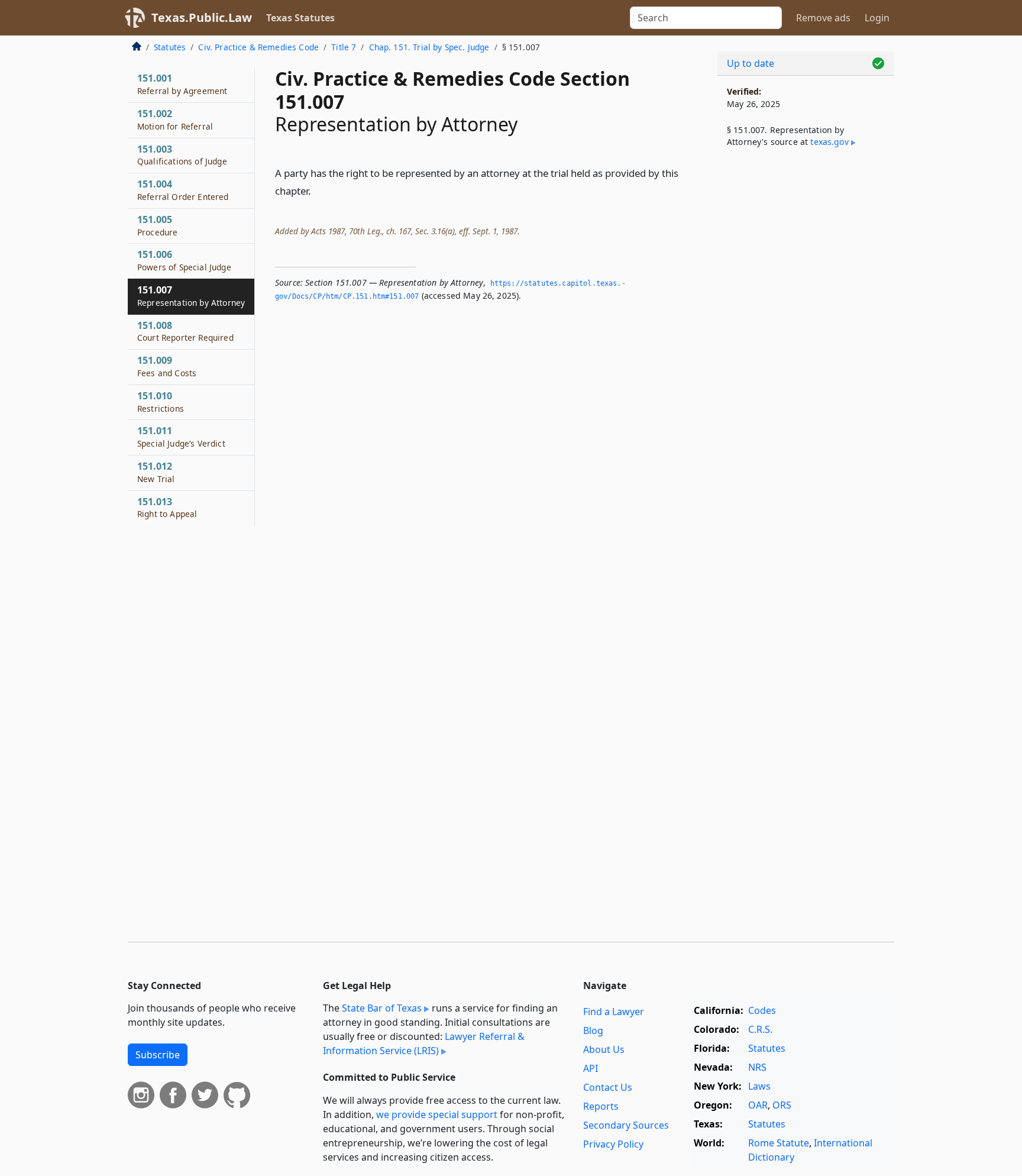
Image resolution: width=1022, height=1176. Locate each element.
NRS (757, 1067)
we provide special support (436, 1114)
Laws (759, 1086)
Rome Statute (778, 1142)
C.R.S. (760, 1029)
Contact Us (607, 1087)
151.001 (182, 84)
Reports (601, 1106)
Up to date (750, 63)
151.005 (157, 225)
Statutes (170, 47)
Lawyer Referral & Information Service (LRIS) (424, 1043)
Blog (593, 1030)
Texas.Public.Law (201, 17)
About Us (604, 1049)
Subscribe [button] (157, 1054)
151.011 (181, 436)
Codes (762, 1010)
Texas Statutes (300, 17)
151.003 (182, 155)
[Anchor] (317, 190)
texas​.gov (829, 141)
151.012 (155, 472)
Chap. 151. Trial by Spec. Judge (429, 47)
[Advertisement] (805, 352)
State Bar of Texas (382, 1008)
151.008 (185, 331)
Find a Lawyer (613, 1011)
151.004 (183, 189)
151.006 (184, 260)
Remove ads (823, 17)
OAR (758, 1105)
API (590, 1068)
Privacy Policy (613, 1144)
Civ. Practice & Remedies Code (258, 47)
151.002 (175, 119)
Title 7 (343, 47)
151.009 (166, 366)
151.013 (167, 507)
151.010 (160, 401)
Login (877, 17)
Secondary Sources (626, 1125)
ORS (781, 1105)
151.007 (191, 295)
